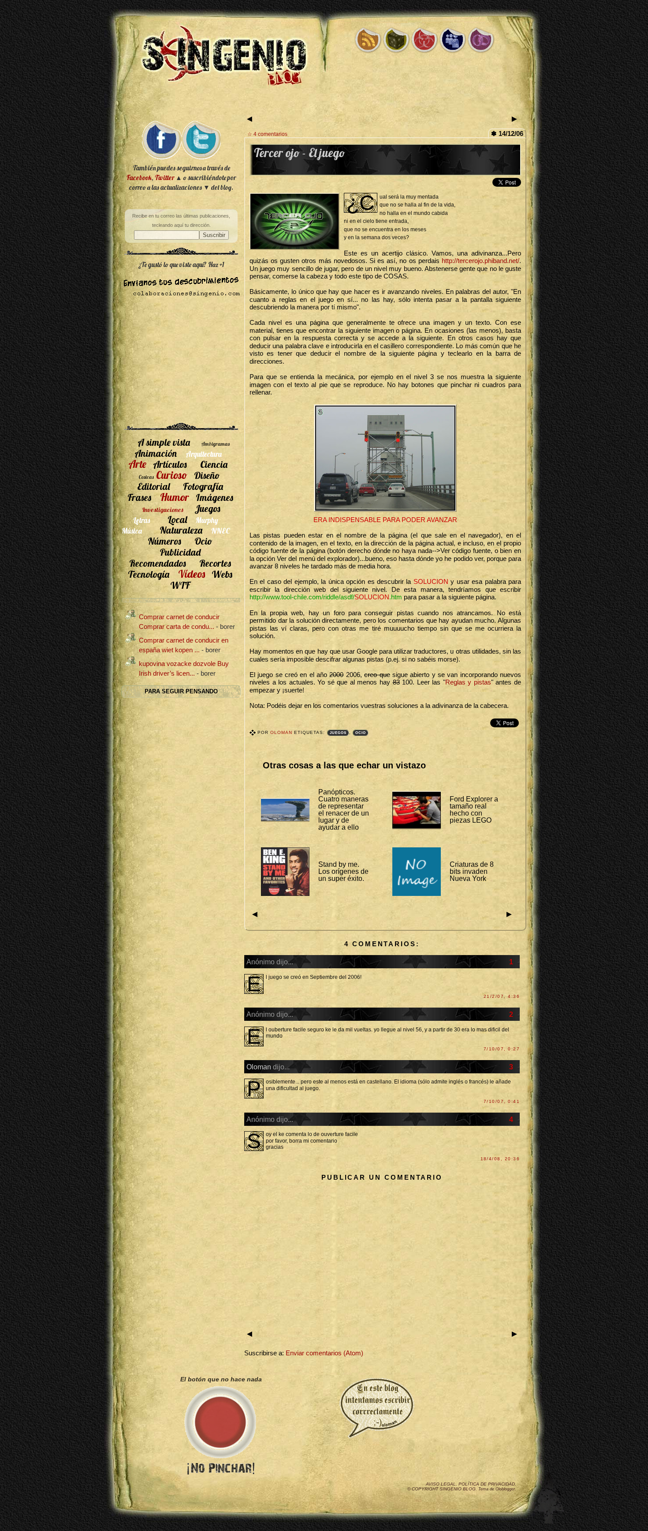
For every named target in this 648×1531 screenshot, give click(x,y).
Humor (174, 497)
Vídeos (191, 573)
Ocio (360, 733)
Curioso (171, 474)
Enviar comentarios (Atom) (324, 1353)
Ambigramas (215, 443)
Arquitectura (204, 454)
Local (177, 519)
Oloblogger (505, 1489)
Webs (222, 574)
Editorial (153, 486)
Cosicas (146, 477)
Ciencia (213, 464)
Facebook (139, 177)
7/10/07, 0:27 (502, 1048)
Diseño (207, 475)
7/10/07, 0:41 (502, 1101)
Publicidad (180, 552)
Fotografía (203, 486)
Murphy (207, 520)
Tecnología (148, 574)
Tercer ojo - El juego (299, 153)
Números (164, 541)
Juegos (338, 733)
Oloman (282, 732)
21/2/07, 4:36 (502, 996)
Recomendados (157, 563)
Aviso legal (441, 1484)
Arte (137, 463)
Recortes (215, 563)
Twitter (164, 177)
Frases (139, 497)
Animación (155, 453)
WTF (180, 585)
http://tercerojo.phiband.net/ (480, 260)
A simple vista (164, 442)
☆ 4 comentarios (267, 134)
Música (132, 530)
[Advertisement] (324, 105)
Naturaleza (181, 530)
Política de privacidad (486, 1484)
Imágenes (214, 497)
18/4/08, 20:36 (500, 1158)
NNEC (220, 530)
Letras (141, 520)
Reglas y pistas (468, 682)
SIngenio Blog (457, 1488)
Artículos (170, 464)
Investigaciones (162, 510)
